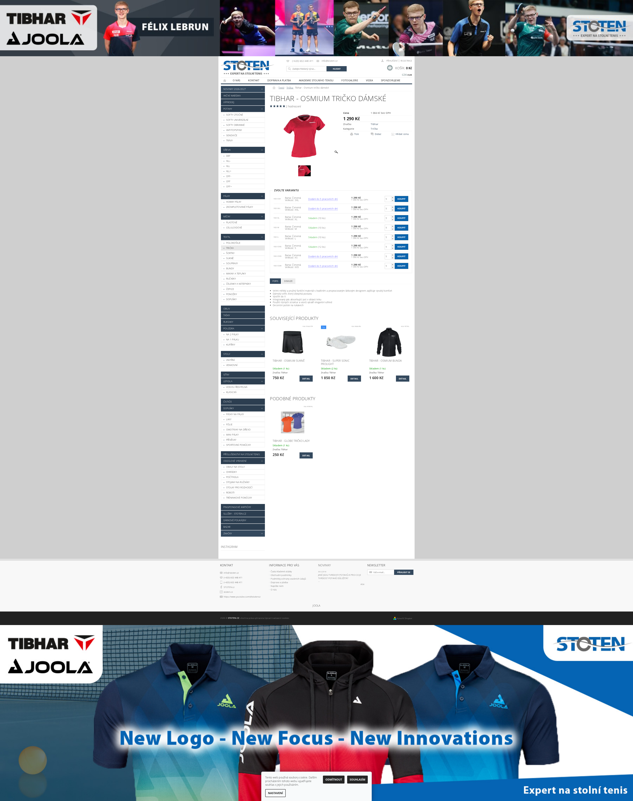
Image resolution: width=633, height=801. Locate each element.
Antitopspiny (234, 130)
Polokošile (233, 242)
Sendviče (231, 135)
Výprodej (228, 102)
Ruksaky (228, 321)
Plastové (231, 222)
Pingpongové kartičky (237, 507)
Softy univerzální (237, 119)
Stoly (226, 354)
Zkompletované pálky (239, 206)
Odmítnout (333, 779)
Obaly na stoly (235, 466)
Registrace (406, 60)
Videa (369, 80)
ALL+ (228, 171)
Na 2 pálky (232, 334)
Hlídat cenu (402, 134)
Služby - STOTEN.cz (234, 513)
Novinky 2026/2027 (234, 89)
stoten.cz (228, 591)
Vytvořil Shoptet (404, 618)
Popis (275, 281)
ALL (228, 166)
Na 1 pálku (232, 339)
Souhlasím (357, 779)
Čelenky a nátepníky (238, 283)
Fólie (229, 424)
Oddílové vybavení (234, 460)
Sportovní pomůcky (238, 444)
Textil (226, 236)
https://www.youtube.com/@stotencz (242, 596)
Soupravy (232, 263)
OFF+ (229, 186)
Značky (227, 533)
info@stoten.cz (231, 572)
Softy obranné (235, 124)
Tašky (226, 315)
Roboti (230, 492)
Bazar (226, 526)
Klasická (231, 392)
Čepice (230, 289)
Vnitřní (230, 359)
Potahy (227, 108)
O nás (236, 80)
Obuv (226, 308)
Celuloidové (234, 227)
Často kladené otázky (281, 571)
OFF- (228, 176)
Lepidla (227, 381)
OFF (228, 181)
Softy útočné (234, 114)
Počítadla (232, 477)
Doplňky (231, 299)
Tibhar (374, 124)
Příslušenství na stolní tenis (241, 454)
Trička (230, 248)
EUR (409, 74)
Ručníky (231, 278)
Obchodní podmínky (281, 575)
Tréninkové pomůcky (239, 497)
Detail (306, 378)
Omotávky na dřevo (238, 429)
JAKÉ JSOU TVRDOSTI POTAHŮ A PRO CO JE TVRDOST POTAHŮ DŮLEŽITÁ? (339, 576)
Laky (228, 419)
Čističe (227, 401)
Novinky (324, 565)
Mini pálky (232, 434)
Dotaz (378, 134)
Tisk (356, 134)
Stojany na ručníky (238, 482)
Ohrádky (231, 471)
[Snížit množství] (392, 200)
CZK (404, 74)
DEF (228, 155)
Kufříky (230, 344)
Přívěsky (231, 439)
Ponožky (231, 294)
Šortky (230, 253)
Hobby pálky (233, 201)
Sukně (230, 258)
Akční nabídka (232, 95)
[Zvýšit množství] (392, 197)
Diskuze (288, 281)
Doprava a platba (279, 80)
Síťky (226, 374)
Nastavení (275, 793)
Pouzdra (228, 328)
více (362, 584)
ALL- (228, 160)
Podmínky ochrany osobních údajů (288, 578)
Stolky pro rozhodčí (239, 487)
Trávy (229, 140)
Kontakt (253, 80)
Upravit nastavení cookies (277, 618)
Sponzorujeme (390, 80)
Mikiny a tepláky (236, 273)
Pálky (226, 196)
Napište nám (277, 585)
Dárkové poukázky (234, 520)
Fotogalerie (349, 80)
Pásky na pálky (235, 414)
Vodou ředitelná (236, 387)
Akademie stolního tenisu (316, 80)
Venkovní (232, 365)
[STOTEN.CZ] (251, 67)
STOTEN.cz (229, 587)
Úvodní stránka (225, 80)
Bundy (230, 268)
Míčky (226, 216)
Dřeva (227, 149)
